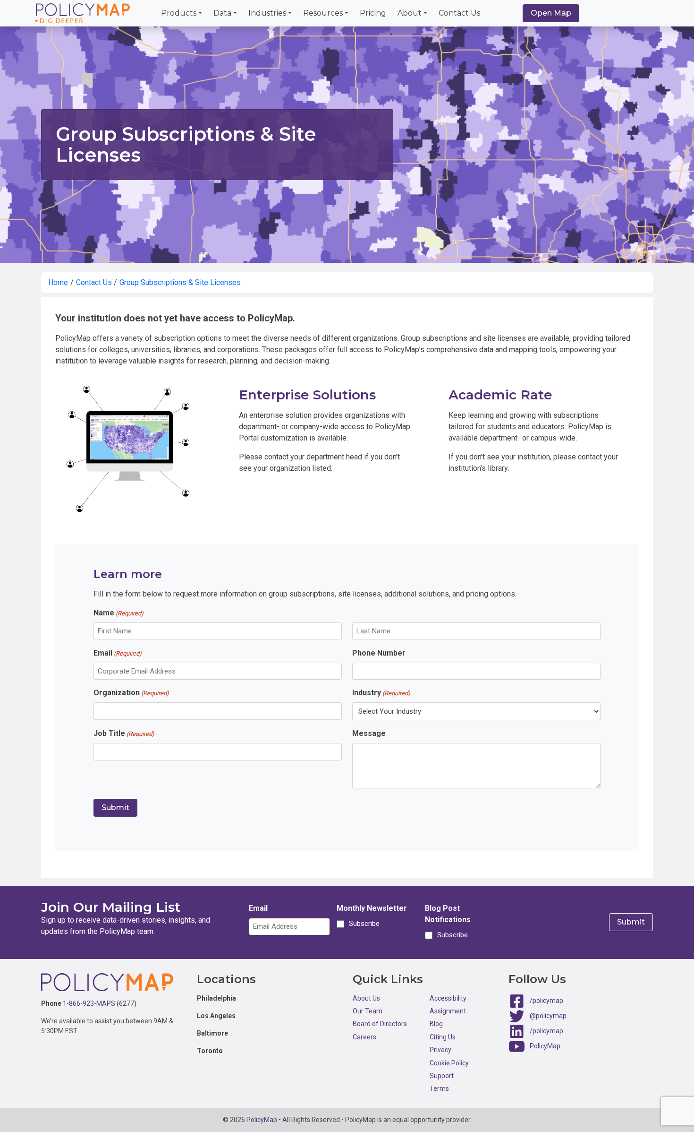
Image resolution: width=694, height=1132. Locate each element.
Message (369, 733)
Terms (439, 1088)
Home (58, 282)
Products (178, 13)
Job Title (123, 733)
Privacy (440, 1050)
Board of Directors (380, 1024)
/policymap (546, 1000)
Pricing (373, 13)
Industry (381, 692)
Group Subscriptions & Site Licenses (180, 282)
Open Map (551, 13)
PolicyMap (545, 1045)
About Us (366, 998)
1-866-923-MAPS (89, 1003)
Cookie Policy (449, 1063)
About (410, 13)
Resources (323, 13)
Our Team (367, 1011)
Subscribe (363, 923)
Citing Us (443, 1037)
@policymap (548, 1015)
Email (117, 652)
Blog (436, 1024)
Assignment (448, 1011)
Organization (131, 692)
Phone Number (379, 652)
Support (442, 1076)
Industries (267, 13)
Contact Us (459, 13)
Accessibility (448, 998)
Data (222, 13)
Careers (364, 1037)
